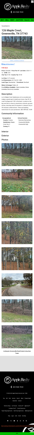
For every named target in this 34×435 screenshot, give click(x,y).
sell (7, 398)
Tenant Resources (21, 408)
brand (19, 415)
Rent (12, 20)
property (28, 398)
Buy (2, 20)
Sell (7, 20)
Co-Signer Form (12, 408)
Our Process (14, 405)
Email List (20, 405)
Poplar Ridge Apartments (7, 410)
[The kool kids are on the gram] (20, 420)
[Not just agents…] (7, 420)
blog (9, 415)
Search (26, 20)
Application (27, 405)
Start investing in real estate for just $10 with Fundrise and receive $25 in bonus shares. (17, 425)
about (22, 398)
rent (10, 398)
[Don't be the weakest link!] (26, 420)
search (18, 398)
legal (12, 415)
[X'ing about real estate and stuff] (11, 420)
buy (4, 398)
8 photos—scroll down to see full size (17, 60)
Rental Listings (7, 405)
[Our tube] (14, 420)
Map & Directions (8, 64)
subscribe (15, 400)
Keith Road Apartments (19, 410)
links (16, 415)
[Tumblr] (17, 420)
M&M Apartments (28, 410)
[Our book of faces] (23, 420)
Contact (20, 400)
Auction (19, 20)
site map (24, 415)
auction (13, 398)
